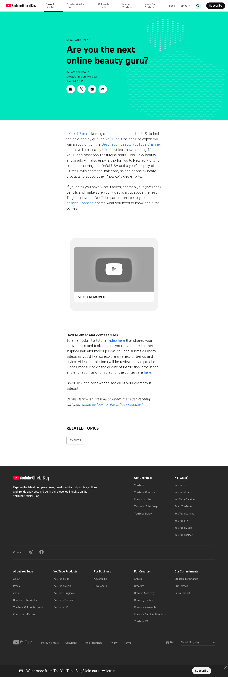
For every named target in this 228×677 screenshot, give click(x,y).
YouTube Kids (61, 578)
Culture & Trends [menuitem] (103, 6)
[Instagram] (31, 552)
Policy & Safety (50, 642)
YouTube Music (183, 527)
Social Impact (182, 593)
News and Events (79, 40)
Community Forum (24, 614)
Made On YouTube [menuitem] (149, 6)
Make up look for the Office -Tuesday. (111, 404)
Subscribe (215, 5)
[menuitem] (172, 5)
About (16, 578)
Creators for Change (186, 578)
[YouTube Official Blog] (21, 5)
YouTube (112, 139)
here (147, 372)
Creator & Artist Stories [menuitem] (76, 6)
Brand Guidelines (93, 642)
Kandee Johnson (80, 203)
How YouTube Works (25, 600)
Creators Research (145, 607)
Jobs (16, 593)
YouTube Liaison (143, 513)
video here (116, 340)
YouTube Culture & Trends (28, 607)
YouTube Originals (63, 593)
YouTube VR (141, 621)
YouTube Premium (64, 600)
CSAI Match (181, 586)
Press (16, 586)
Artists (138, 578)
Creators (139, 586)
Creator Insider (142, 499)
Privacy (113, 642)
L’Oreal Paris (76, 134)
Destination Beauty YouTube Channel (131, 144)
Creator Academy (144, 593)
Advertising (100, 578)
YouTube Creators (144, 492)
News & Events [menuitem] (50, 6)
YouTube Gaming (185, 513)
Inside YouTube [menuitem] (127, 6)
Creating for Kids (143, 600)
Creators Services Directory (150, 614)
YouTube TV (182, 520)
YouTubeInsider (184, 535)
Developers (100, 586)
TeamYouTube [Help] (146, 506)
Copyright (71, 642)
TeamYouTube (183, 506)
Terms (127, 642)
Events (75, 440)
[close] (225, 667)
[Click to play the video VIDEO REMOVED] (114, 269)
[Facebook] (41, 552)
